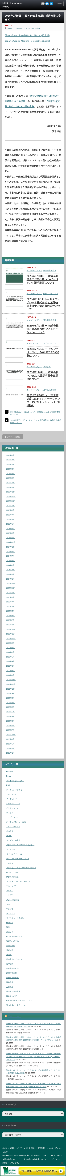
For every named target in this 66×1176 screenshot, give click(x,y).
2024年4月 (10, 570)
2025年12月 (11, 492)
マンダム (47, 367)
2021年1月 (10, 725)
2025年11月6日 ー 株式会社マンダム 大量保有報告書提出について (42, 375)
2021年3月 (10, 721)
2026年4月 (10, 474)
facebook (51, 3)
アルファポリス (33, 343)
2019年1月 (10, 739)
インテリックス (12, 808)
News (10, 28)
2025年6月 (10, 519)
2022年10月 (11, 638)
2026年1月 (10, 487)
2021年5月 (10, 712)
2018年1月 (10, 748)
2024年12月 (11, 542)
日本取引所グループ (14, 959)
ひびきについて (12, 872)
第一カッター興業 (13, 991)
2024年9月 (10, 551)
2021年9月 (10, 693)
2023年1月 (10, 625)
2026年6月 (10, 464)
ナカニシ (9, 863)
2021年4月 (10, 716)
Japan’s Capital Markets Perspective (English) (28, 41)
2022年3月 (10, 666)
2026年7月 (10, 460)
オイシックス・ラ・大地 (16, 822)
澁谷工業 (9, 982)
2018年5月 (10, 744)
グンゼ (9, 836)
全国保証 (9, 923)
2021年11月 (11, 684)
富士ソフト (10, 932)
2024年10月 (11, 547)
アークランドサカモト (15, 790)
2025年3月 (10, 533)
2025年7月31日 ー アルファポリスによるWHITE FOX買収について (43, 352)
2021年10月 (11, 689)
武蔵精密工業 (11, 973)
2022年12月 (11, 629)
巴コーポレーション (14, 936)
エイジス (9, 813)
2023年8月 (10, 597)
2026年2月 (10, 483)
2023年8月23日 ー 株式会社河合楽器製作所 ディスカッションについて (42, 329)
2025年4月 (10, 529)
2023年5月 (10, 611)
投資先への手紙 (12, 941)
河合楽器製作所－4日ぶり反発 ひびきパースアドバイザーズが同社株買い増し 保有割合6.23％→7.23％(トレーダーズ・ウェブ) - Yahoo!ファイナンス (33, 1056)
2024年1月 (10, 579)
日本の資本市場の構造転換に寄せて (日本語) (27, 35)
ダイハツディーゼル (14, 854)
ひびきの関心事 (34, 28)
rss (43, 3)
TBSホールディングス (15, 781)
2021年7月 (10, 703)
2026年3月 (10, 478)
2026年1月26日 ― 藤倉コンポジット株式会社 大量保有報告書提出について (35, 413)
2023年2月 (10, 620)
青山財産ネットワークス (16, 1005)
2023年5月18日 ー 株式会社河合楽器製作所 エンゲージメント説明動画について (42, 279)
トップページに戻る (13, 437)
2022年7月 (10, 648)
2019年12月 (11, 735)
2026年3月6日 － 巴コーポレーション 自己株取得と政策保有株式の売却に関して (35, 421)
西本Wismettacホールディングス (19, 1000)
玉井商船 (9, 987)
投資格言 (9, 950)
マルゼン (9, 890)
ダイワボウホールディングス (17, 859)
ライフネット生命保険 (15, 918)
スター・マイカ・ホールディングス (20, 845)
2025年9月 (10, 506)
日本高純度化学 (49, 390)
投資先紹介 (10, 946)
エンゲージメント (20, 28)
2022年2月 (10, 671)
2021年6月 (10, 707)
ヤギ (8, 904)
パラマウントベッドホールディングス (21, 868)
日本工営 (9, 964)
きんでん (9, 831)
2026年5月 (10, 469)
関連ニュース (14, 1016)
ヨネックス (10, 913)
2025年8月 (10, 510)
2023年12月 (11, 583)
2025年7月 (10, 515)
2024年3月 (10, 574)
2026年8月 (10, 455)
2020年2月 (10, 730)
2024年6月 (10, 561)
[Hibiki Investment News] (15, 5)
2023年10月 (11, 588)
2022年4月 (10, 661)
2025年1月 (10, 538)
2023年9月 (10, 593)
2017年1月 (10, 753)
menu (60, 4)
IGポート (9, 771)
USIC (8, 785)
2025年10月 (11, 501)
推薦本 (9, 955)
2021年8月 (10, 698)
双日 (8, 927)
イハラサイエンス (13, 803)
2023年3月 (10, 615)
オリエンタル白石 (13, 826)
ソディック (10, 849)
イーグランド (11, 799)
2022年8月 (10, 643)
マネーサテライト (13, 886)
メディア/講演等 (12, 900)
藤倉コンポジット (50, 294)
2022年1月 (10, 675)
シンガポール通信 (13, 840)
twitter (47, 3)
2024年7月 (10, 556)
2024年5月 (10, 565)
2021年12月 (11, 680)
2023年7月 (10, 602)
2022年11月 (11, 634)
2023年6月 (10, 606)
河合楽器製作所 (49, 270)
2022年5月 (10, 657)
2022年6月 (10, 652)
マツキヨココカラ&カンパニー (18, 881)
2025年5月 (10, 524)
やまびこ (9, 909)
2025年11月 (11, 496)
